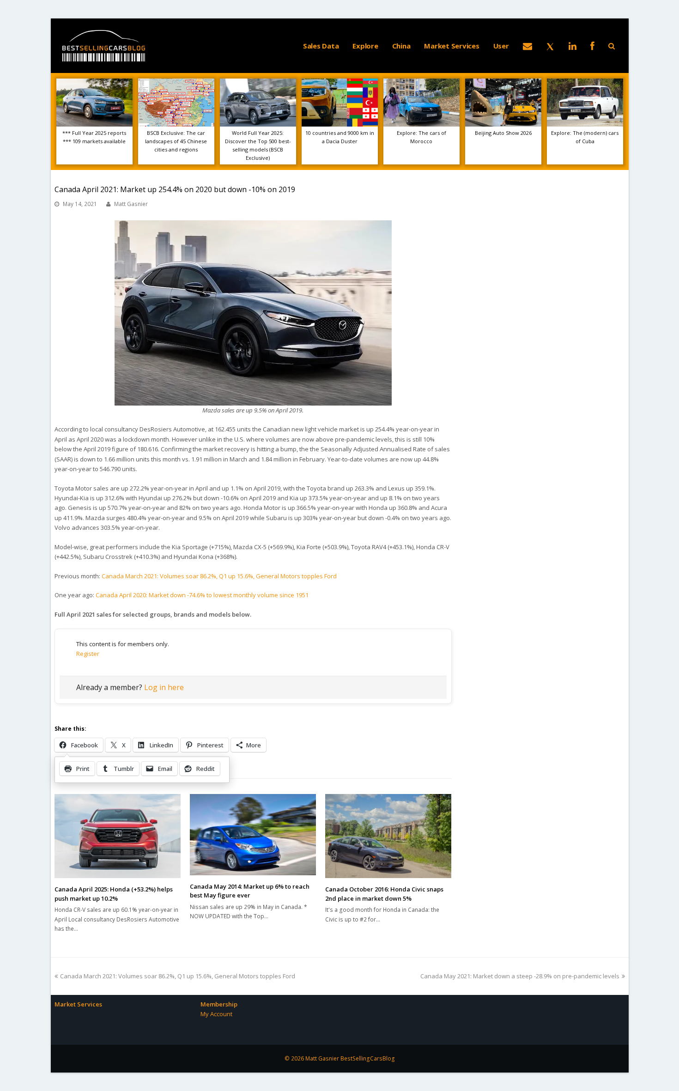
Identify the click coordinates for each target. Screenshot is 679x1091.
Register (87, 653)
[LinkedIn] (572, 45)
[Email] (527, 45)
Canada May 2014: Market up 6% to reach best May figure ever (249, 891)
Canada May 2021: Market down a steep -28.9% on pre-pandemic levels (519, 976)
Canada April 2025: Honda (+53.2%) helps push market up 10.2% (114, 894)
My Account (216, 1014)
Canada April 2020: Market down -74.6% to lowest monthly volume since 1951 (202, 595)
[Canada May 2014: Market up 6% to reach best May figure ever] (253, 834)
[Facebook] (592, 45)
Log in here (164, 687)
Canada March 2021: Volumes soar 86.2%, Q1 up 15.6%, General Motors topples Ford (219, 576)
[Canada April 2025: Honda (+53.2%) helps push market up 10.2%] (118, 836)
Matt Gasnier (131, 204)
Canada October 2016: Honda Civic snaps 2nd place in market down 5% (384, 894)
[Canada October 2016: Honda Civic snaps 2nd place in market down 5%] (388, 836)
